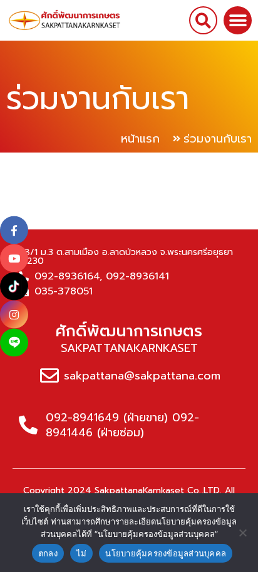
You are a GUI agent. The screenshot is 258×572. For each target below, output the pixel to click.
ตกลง (48, 553)
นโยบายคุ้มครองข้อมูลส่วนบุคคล (165, 553)
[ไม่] (242, 532)
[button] (203, 20)
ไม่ (81, 553)
